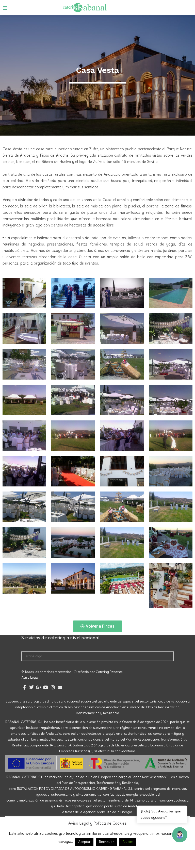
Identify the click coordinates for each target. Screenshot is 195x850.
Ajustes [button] (127, 842)
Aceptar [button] (84, 842)
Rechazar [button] (106, 842)
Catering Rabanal (109, 672)
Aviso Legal (30, 677)
